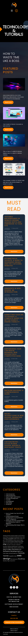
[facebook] (11, 587)
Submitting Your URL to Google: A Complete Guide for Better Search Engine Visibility (13, 318)
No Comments (7, 229)
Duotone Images (19, 540)
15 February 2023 (7, 149)
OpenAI (9, 547)
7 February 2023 (7, 121)
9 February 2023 (7, 178)
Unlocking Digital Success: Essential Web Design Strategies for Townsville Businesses (13, 97)
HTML (4, 545)
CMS (18, 538)
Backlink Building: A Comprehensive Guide (13, 392)
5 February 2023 (14, 324)
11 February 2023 (14, 228)
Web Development (14, 559)
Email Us (14, 615)
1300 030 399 (14, 618)
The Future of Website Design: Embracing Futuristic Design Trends (12, 153)
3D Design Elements (7, 535)
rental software (21, 547)
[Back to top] (25, 633)
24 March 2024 (6, 92)
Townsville (21, 553)
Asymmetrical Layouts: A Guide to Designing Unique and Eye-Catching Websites (13, 262)
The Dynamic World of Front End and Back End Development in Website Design (13, 182)
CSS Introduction (10, 494)
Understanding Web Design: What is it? (15, 525)
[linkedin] (17, 587)
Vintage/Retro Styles (13, 556)
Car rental (10, 538)
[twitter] (14, 587)
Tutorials (8, 500)
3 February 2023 (14, 396)
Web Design (9, 503)
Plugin (12, 547)
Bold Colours (20, 537)
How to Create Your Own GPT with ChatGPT (15, 514)
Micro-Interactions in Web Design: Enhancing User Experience (13, 416)
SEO (20, 549)
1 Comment (6, 398)
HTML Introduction (10, 495)
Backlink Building (14, 537)
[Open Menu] (11, 10)
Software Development (12, 498)
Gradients (11, 543)
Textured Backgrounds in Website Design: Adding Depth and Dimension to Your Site (13, 221)
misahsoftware (7, 228)
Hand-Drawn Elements (18, 543)
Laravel (19, 546)
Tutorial (5, 556)
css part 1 (21, 538)
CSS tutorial (9, 540)
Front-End (5, 541)
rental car (16, 547)
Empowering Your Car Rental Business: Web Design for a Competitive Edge (12, 352)
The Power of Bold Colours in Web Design (13, 125)
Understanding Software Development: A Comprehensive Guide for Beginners (14, 518)
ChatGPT (15, 538)
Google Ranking (17, 541)
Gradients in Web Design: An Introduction (12, 290)
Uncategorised (10, 501)
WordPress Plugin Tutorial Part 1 (9, 560)
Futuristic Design (10, 541)
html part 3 (13, 544)
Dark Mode (14, 540)
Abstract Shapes (14, 535)
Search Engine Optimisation (13, 497)
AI (18, 535)
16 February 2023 (15, 450)
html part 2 (9, 544)
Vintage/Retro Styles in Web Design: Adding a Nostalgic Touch (12, 444)
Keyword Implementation (13, 546)
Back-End (8, 537)
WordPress (8, 504)
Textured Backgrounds (13, 553)
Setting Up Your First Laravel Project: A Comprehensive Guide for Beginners (15, 522)
